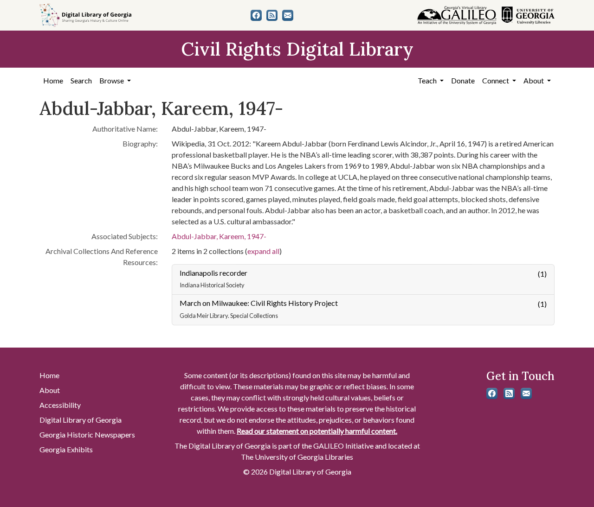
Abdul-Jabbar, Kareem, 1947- (219, 236)
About (49, 390)
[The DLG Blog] (272, 15)
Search (81, 80)
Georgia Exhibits (66, 449)
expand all (263, 251)
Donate (463, 80)
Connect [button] (496, 80)
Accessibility (60, 404)
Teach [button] (428, 80)
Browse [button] (112, 80)
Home (53, 80)
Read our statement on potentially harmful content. (317, 430)
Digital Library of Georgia (80, 419)
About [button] (534, 80)
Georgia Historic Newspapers (87, 434)
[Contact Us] (287, 15)
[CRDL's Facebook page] (256, 15)
